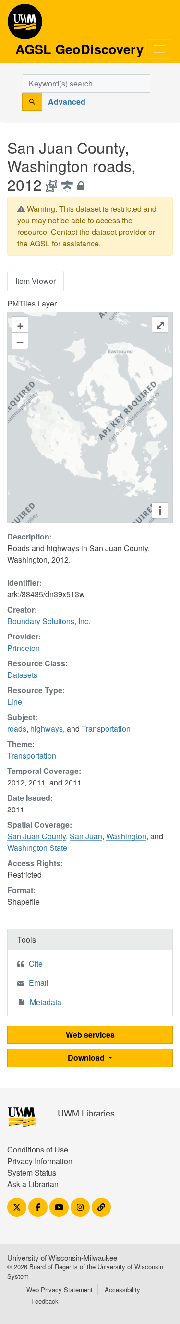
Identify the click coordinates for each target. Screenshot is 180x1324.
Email (38, 982)
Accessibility (122, 1289)
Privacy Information (39, 1160)
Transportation (106, 728)
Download (87, 1057)
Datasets (22, 674)
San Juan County (36, 836)
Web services (90, 1034)
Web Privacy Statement (59, 1289)
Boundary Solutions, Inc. (48, 620)
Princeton (23, 647)
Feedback (45, 1301)
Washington (126, 836)
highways (46, 728)
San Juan (86, 836)
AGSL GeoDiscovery (24, 25)
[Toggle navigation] (158, 49)
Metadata (45, 1001)
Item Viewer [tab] (35, 280)
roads (16, 728)
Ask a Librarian (33, 1183)
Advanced (66, 101)
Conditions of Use (37, 1149)
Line (14, 701)
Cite (36, 963)
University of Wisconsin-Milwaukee (62, 1257)
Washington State (37, 847)
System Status (31, 1172)
